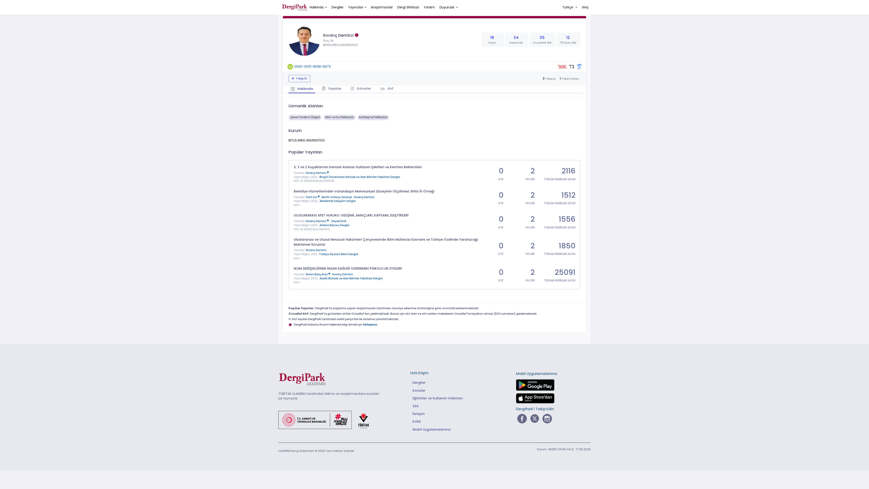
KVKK (417, 421)
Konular (419, 390)
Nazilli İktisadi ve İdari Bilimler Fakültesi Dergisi (351, 278)
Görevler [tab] (363, 88)
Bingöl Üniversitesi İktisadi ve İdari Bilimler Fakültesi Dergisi (360, 177)
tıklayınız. (370, 324)
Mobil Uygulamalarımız (432, 429)
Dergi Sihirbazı (408, 7)
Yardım (429, 7)
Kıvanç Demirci (316, 173)
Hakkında (317, 7)
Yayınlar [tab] (334, 88)
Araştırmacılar (382, 7)
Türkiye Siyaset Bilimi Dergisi (338, 254)
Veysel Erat (338, 221)
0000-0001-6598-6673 (312, 66)
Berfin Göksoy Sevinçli (337, 197)
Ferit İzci (312, 197)
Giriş (585, 7)
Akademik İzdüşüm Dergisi (338, 201)
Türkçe (568, 7)
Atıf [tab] (390, 88)
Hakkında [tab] (304, 88)
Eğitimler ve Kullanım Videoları (438, 398)
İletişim (419, 414)
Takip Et (301, 78)
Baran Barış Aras (317, 274)
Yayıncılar (355, 7)
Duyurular (447, 7)
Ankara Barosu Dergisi (334, 225)
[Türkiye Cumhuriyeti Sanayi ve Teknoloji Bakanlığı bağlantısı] (326, 419)
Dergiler (338, 7)
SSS (416, 406)
